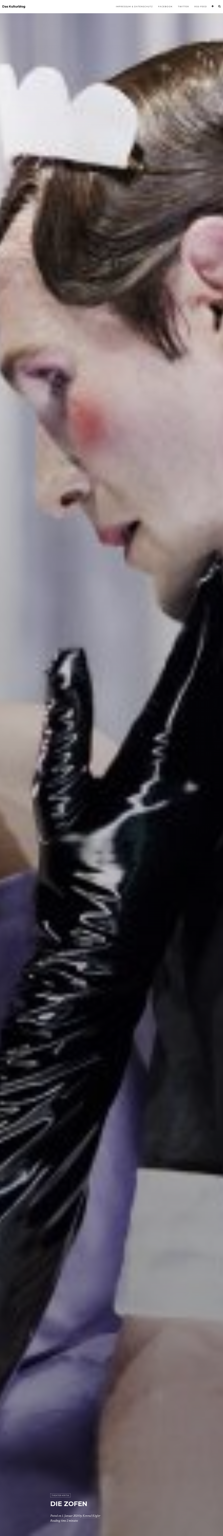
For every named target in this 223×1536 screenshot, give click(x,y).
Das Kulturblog (13, 6)
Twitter (183, 6)
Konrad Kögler (91, 1516)
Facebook (165, 6)
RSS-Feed (200, 6)
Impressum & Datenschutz (134, 6)
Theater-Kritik (60, 1495)
